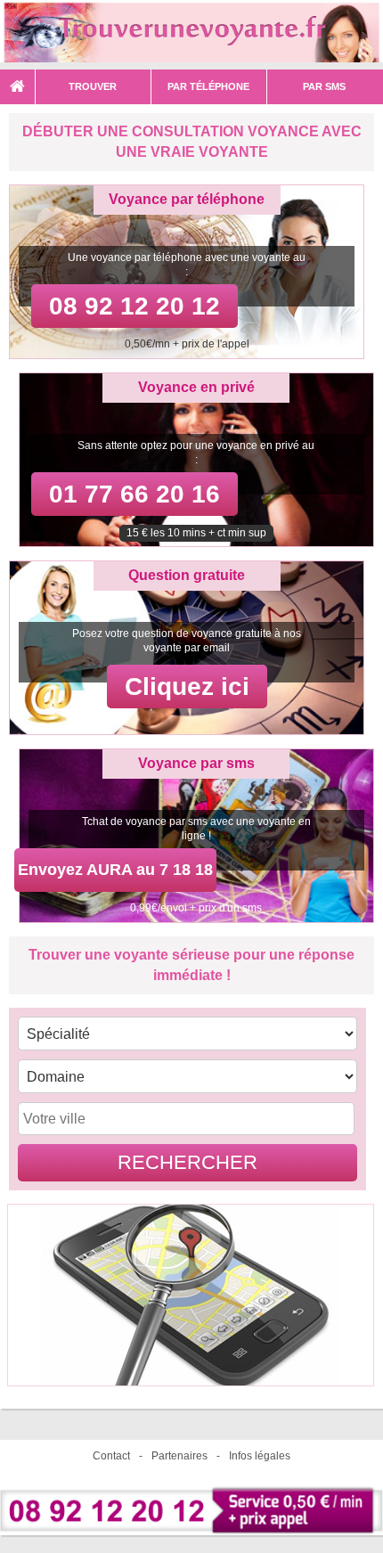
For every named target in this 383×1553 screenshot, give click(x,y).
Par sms (324, 86)
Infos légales (259, 1456)
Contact (111, 1456)
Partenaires (179, 1456)
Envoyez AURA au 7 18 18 (115, 870)
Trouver (93, 86)
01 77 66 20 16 (134, 494)
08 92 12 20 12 (134, 306)
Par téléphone (208, 86)
